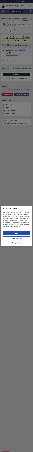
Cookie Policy (13, 219)
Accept (16, 233)
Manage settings (16, 243)
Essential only (16, 238)
